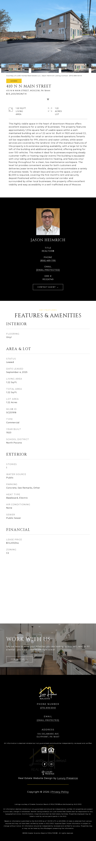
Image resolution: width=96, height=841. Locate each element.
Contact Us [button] (18, 659)
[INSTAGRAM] (51, 764)
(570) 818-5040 (48, 708)
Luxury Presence (67, 778)
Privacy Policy (60, 792)
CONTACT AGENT (47, 287)
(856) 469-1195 (48, 260)
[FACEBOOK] (44, 764)
